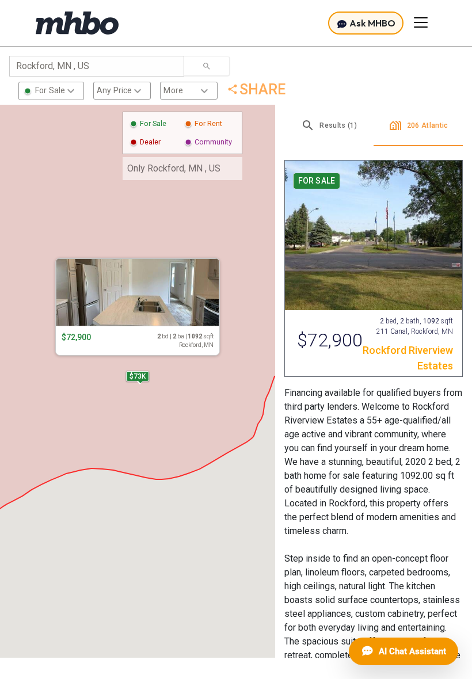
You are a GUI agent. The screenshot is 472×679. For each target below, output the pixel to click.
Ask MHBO (371, 23)
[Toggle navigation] (420, 22)
